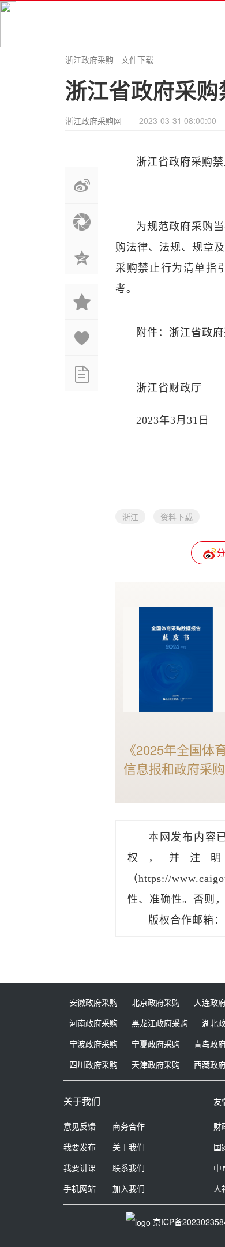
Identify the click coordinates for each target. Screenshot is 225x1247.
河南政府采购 (93, 1023)
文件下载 (137, 59)
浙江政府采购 (89, 59)
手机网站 (79, 1188)
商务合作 (128, 1126)
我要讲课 (79, 1167)
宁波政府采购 (93, 1043)
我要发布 (79, 1146)
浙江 (130, 516)
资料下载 (176, 516)
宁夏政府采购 (156, 1043)
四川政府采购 (93, 1064)
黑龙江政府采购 (160, 1023)
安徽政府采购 (93, 1002)
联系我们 (128, 1167)
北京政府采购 (156, 1002)
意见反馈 (79, 1126)
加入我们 (128, 1188)
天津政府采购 (156, 1064)
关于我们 (128, 1146)
